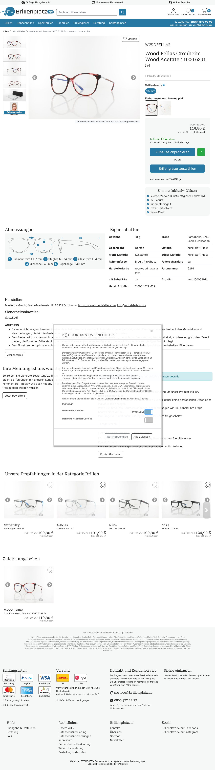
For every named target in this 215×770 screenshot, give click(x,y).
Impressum (67, 404)
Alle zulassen (142, 436)
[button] (148, 412)
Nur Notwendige (117, 436)
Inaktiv (150, 420)
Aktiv (148, 412)
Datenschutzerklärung (115, 398)
